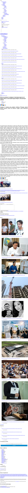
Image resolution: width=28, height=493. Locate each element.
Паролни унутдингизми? (4, 27)
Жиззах (2, 18)
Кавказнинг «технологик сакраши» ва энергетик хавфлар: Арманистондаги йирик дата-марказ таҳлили (11, 358)
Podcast (5, 39)
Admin (2, 101)
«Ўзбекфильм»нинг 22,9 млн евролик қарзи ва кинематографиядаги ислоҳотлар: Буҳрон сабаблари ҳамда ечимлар (12, 68)
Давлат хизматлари (6, 14)
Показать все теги (2, 477)
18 (1, 469)
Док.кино (5, 11)
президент (16, 475)
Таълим (5, 40)
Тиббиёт (5, 6)
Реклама (7, 487)
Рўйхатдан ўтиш (3, 22)
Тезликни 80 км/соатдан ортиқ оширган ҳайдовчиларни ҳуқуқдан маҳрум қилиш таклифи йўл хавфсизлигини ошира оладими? (13, 88)
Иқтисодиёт (5, 13)
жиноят (1, 475)
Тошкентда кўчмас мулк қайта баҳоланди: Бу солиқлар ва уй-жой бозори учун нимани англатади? (10, 438)
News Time (4, 3)
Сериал (5, 45)
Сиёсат (2, 63)
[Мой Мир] (2, 105)
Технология (3, 460)
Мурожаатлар (3, 451)
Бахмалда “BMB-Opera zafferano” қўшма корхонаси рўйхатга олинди (6, 202)
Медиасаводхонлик (4, 1)
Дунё (5, 7)
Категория (4, 5)
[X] (3, 105)
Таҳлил (2, 17)
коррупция (13, 475)
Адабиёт (3, 449)
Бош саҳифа (3, 35)
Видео (5, 9)
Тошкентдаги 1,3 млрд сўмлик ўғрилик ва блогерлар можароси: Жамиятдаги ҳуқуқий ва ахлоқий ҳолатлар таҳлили (12, 428)
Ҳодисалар (3, 461)
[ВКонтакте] (0, 105)
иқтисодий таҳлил (10, 475)
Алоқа (9, 487)
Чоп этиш (3, 103)
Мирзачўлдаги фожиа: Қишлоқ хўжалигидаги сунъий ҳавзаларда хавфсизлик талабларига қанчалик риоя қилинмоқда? (12, 56)
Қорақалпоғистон (2, 476)
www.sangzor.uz (17, 481)
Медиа (4, 8)
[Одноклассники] (1, 105)
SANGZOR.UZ (3, 33)
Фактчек (3, 456)
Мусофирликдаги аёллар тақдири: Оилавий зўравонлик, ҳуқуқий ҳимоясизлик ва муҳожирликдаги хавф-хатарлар (12, 318)
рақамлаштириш (19, 475)
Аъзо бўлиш (14, 445)
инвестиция (6, 475)
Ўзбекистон (3, 458)
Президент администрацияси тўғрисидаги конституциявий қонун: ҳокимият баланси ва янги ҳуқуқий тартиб (11, 379)
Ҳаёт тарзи (5, 42)
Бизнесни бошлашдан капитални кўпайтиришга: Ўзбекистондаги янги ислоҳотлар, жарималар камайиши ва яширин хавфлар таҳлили (13, 71)
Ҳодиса (2, 92)
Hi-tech (4, 16)
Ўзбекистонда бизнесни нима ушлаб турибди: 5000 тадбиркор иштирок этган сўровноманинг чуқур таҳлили (11, 339)
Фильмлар (5, 10)
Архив (2, 450)
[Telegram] (5, 105)
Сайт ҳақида (4, 487)
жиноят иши (3, 475)
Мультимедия (4, 2)
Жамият (4, 15)
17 (0, 469)
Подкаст (3, 462)
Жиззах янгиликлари (2, 95)
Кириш (3, 23)
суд (24, 475)
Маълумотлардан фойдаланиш (5, 21)
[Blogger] (4, 105)
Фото (5, 43)
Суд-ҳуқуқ (4, 46)
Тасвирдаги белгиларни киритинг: (4, 210)
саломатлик (23, 475)
